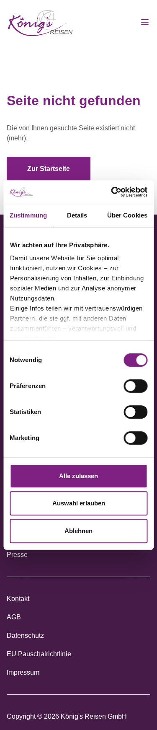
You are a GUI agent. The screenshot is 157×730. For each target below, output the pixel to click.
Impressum (23, 672)
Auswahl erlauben (78, 503)
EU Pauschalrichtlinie (39, 654)
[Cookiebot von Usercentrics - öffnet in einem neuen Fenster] (111, 191)
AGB (14, 617)
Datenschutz (25, 635)
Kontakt (18, 598)
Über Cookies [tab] (127, 215)
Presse (17, 554)
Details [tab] (77, 215)
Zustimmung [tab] (28, 215)
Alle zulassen (78, 475)
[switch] (135, 386)
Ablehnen (78, 530)
